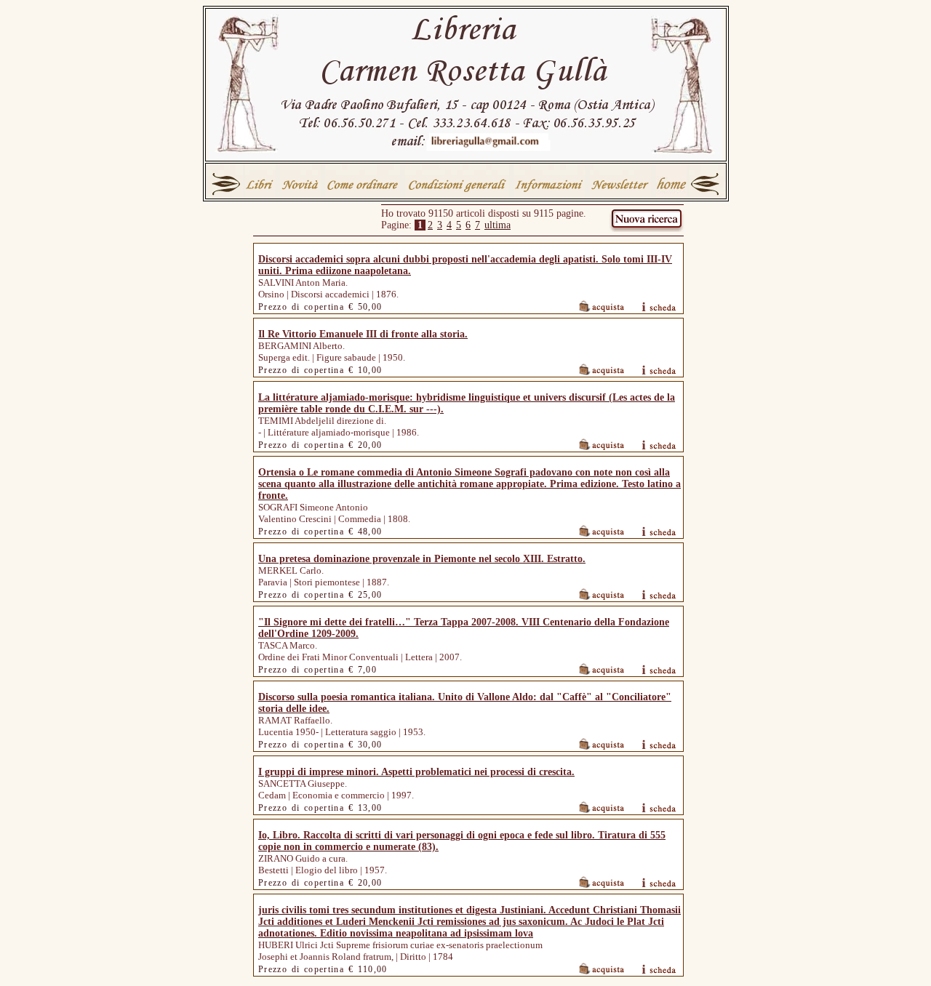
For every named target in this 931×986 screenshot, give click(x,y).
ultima (497, 225)
